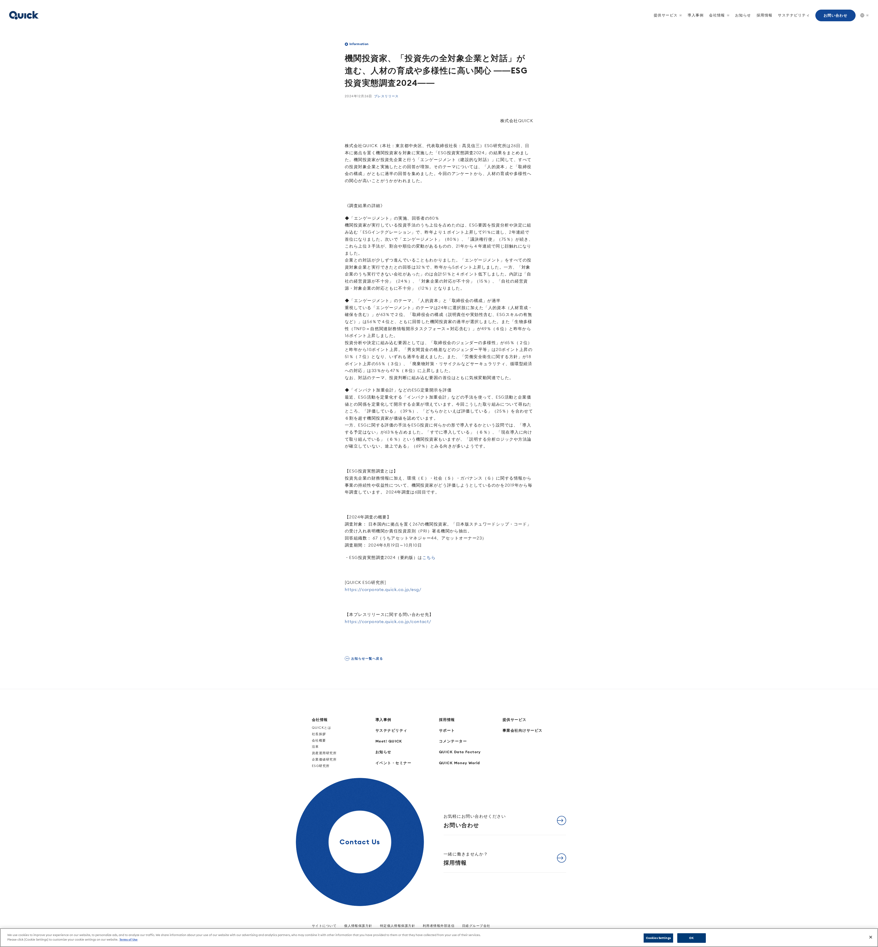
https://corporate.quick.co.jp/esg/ (383, 589)
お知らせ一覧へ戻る (367, 658)
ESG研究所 (321, 766)
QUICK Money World (459, 763)
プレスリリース (386, 96)
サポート (447, 730)
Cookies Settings (658, 938)
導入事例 (696, 15)
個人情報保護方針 (358, 926)
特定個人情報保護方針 (397, 926)
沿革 (315, 747)
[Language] (862, 15)
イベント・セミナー (393, 763)
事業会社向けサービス (522, 730)
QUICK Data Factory (460, 752)
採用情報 (765, 15)
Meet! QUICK (388, 741)
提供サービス (515, 719)
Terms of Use (128, 939)
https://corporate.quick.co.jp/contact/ (388, 621)
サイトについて (324, 926)
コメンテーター (453, 741)
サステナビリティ (794, 15)
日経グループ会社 (476, 926)
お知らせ (743, 15)
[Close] (871, 937)
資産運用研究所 (324, 753)
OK (691, 938)
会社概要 (319, 740)
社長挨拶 (319, 734)
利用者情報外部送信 (439, 926)
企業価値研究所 (324, 759)
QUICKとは (321, 728)
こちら (429, 557)
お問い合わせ (836, 15)
